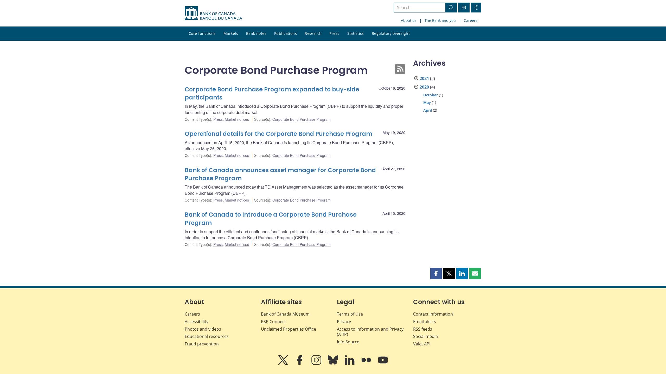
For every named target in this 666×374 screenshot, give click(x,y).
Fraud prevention (202, 344)
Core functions (202, 33)
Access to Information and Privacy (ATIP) (370, 331)
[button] (436, 273)
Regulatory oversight (391, 33)
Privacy (344, 321)
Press (334, 33)
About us (409, 20)
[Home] (213, 13)
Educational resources (207, 336)
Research (313, 33)
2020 (424, 87)
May (427, 102)
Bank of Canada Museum (285, 314)
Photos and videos (203, 329)
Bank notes (256, 33)
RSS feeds (422, 329)
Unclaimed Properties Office (288, 329)
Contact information (433, 314)
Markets (230, 33)
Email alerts (424, 321)
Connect (273, 321)
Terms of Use (350, 314)
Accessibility (196, 321)
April (427, 110)
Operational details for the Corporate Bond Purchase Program (278, 134)
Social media (425, 336)
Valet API (421, 344)
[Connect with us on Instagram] (317, 363)
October (430, 94)
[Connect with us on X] (283, 363)
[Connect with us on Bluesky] (333, 363)
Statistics (355, 33)
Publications (285, 33)
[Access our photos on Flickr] (366, 363)
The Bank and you (440, 20)
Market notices (237, 119)
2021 (424, 78)
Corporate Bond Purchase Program (301, 119)
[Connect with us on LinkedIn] (350, 363)
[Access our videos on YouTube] (383, 363)
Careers (470, 20)
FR (464, 7)
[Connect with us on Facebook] (300, 363)
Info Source (348, 342)
